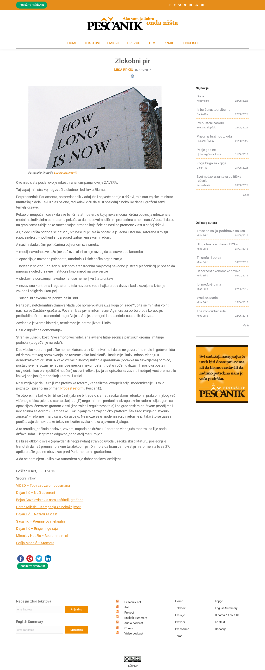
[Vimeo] (185, 5)
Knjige (219, 601)
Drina (200, 96)
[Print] (132, 76)
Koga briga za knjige (211, 163)
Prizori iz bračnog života (214, 136)
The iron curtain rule (211, 311)
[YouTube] (190, 5)
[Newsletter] (202, 5)
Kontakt (220, 622)
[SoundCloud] (196, 5)
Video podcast (133, 633)
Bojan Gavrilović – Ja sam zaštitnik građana (49, 500)
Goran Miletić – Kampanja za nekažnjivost (48, 507)
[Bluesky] (179, 5)
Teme (178, 636)
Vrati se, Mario (207, 298)
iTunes (128, 628)
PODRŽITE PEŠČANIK (33, 566)
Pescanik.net (132, 602)
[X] (174, 5)
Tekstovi (180, 608)
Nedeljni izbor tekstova (33, 601)
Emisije (180, 615)
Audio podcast (133, 623)
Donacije (220, 629)
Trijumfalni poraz (209, 258)
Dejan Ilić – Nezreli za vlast (36, 514)
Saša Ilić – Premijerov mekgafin (40, 521)
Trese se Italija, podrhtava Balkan (221, 231)
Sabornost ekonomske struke (218, 271)
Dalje (246, 194)
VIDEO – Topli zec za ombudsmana (43, 485)
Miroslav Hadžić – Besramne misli (42, 536)
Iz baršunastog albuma (213, 110)
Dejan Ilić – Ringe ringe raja (37, 528)
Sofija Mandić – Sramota (35, 543)
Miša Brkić (123, 70)
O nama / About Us (227, 615)
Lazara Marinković (65, 172)
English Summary (29, 622)
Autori (128, 607)
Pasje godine (206, 150)
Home (179, 601)
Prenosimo (182, 629)
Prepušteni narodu (210, 123)
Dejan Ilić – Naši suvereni (35, 493)
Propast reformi (72, 388)
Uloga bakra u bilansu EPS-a (217, 244)
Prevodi (129, 612)
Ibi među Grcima (209, 284)
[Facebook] (169, 5)
